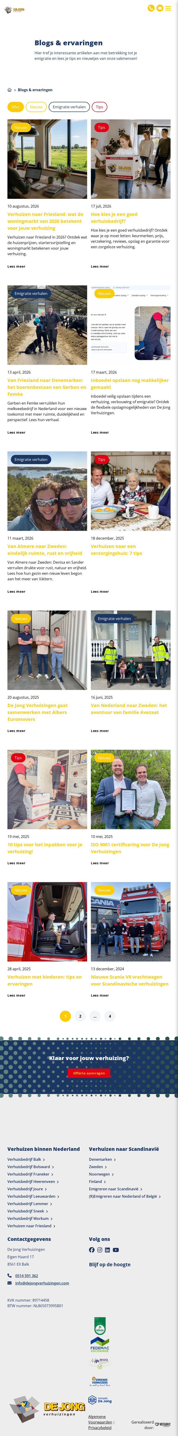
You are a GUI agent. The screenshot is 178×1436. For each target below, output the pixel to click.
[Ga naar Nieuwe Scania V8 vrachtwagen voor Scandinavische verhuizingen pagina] (131, 921)
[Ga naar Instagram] (99, 1250)
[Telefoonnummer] (151, 8)
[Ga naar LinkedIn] (107, 1250)
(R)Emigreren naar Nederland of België (123, 1196)
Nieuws (36, 106)
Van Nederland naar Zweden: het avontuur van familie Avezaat (129, 708)
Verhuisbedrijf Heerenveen (31, 1181)
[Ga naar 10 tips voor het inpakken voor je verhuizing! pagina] (47, 789)
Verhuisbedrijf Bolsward (28, 1166)
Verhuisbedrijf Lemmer (27, 1203)
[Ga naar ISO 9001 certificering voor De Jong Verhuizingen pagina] (131, 789)
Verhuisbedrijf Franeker (28, 1174)
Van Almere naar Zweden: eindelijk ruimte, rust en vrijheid (44, 549)
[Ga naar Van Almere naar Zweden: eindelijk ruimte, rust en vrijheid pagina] (47, 491)
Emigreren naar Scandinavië (113, 1188)
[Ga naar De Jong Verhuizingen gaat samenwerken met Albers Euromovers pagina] (47, 650)
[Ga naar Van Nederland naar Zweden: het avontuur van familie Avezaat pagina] (131, 650)
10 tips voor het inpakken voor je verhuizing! (44, 848)
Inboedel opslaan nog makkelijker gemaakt (130, 383)
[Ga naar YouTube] (116, 1250)
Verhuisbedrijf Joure (25, 1188)
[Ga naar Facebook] (92, 1250)
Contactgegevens (29, 1239)
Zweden (96, 1166)
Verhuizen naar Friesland (29, 1225)
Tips (99, 106)
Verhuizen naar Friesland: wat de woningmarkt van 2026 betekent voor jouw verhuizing (45, 221)
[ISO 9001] (99, 1326)
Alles (16, 106)
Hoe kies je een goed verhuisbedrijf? (114, 217)
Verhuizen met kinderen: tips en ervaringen (44, 980)
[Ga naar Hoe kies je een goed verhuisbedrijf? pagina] (131, 159)
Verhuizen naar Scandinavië (124, 1149)
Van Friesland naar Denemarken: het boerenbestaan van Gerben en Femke (46, 387)
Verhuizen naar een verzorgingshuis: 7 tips (116, 549)
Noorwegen (99, 1174)
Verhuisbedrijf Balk (24, 1159)
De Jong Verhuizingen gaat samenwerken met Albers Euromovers (37, 712)
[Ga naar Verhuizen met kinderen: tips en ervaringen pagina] (47, 921)
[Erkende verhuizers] (99, 1381)
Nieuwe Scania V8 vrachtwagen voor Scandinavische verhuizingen (129, 980)
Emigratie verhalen (69, 106)
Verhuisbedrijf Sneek (25, 1211)
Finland (95, 1181)
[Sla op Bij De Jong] (99, 1400)
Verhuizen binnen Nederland (43, 1149)
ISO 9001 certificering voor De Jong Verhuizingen (130, 848)
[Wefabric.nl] (163, 1425)
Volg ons (99, 1239)
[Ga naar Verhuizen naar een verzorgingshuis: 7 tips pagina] (131, 491)
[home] (14, 10)
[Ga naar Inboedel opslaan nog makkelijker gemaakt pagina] (131, 325)
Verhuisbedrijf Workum (28, 1218)
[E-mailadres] (159, 8)
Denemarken (100, 1159)
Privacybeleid (99, 1427)
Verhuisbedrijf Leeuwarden (31, 1196)
